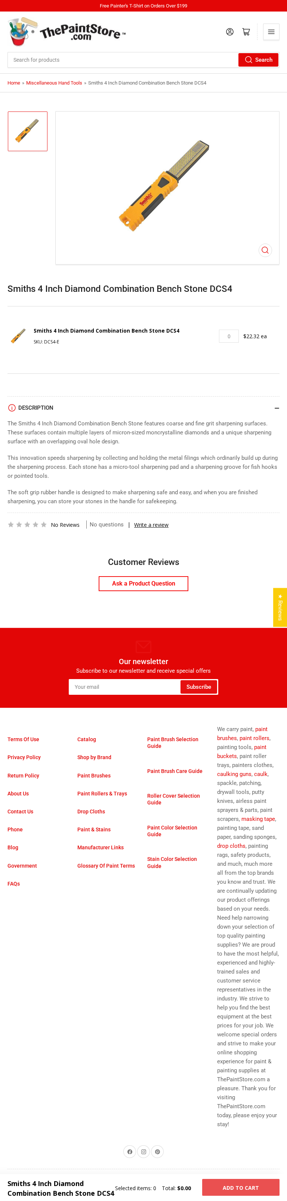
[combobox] (143, 60)
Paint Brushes (94, 776)
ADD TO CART (241, 1187)
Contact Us (20, 812)
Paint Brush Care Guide (175, 771)
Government (22, 866)
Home (13, 83)
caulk (261, 774)
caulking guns (234, 774)
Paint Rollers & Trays (102, 794)
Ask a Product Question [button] (143, 583)
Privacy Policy (24, 757)
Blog (12, 847)
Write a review (151, 524)
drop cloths (231, 846)
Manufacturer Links (100, 847)
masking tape (258, 819)
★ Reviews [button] (280, 607)
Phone (15, 829)
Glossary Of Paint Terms (106, 866)
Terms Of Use (23, 739)
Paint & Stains (94, 829)
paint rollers (254, 738)
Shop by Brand (94, 757)
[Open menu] (271, 32)
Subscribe (198, 687)
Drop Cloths (91, 812)
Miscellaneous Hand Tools (54, 83)
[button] (27, 524)
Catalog (86, 739)
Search (263, 59)
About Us (18, 794)
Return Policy (23, 776)
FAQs (13, 884)
